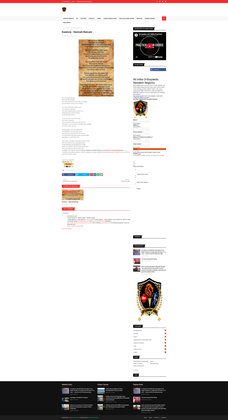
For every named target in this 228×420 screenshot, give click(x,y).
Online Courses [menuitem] (150, 18)
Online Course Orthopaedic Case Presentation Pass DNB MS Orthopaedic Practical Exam (118, 398)
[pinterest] (165, 1)
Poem (67, 28)
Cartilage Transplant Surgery (79, 397)
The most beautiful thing (149, 259)
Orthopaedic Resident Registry (84, 1)
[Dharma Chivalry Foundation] (141, 73)
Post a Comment (67, 229)
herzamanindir (90, 219)
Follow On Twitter (137, 363)
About (150, 417)
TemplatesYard (75, 417)
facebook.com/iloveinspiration (114, 150)
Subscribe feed (154, 363)
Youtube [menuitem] (83, 18)
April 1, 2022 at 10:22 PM (74, 226)
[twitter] (160, 1)
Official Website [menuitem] (68, 18)
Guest (64, 36)
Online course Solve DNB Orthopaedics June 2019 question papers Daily (117, 406)
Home (73, 1)
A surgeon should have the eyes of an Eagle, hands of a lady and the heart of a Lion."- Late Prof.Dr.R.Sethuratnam (153, 251)
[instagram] (163, 1)
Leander (150, 333)
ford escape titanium (98, 221)
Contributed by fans (71, 170)
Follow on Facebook (138, 366)
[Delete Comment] (82, 226)
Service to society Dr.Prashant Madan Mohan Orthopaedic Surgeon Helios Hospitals (81, 406)
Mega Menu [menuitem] (66, 22)
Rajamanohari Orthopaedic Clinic (150, 340)
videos (150, 352)
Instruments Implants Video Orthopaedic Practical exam (114, 389)
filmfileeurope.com (83, 221)
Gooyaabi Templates (93, 417)
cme (150, 346)
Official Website (66, 1)
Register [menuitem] (139, 18)
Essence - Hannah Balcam (70, 202)
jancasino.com (106, 223)
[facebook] (157, 1)
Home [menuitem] (99, 18)
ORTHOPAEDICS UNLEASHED (140, 361)
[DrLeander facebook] (158, 69)
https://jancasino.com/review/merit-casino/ (79, 223)
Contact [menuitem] (91, 18)
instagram (163, 417)
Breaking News (150, 330)
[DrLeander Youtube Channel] (141, 69)
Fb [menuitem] (77, 18)
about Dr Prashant (150, 343)
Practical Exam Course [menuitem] (126, 18)
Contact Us (156, 417)
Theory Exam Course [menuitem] (110, 18)
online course (150, 349)
